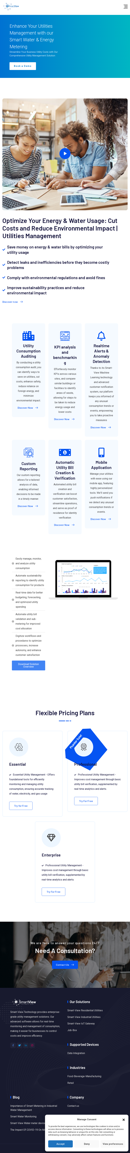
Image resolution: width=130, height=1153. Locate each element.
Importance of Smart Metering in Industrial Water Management (33, 1108)
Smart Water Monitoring (23, 1116)
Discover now (10, 301)
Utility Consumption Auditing (28, 351)
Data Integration (76, 1053)
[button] (123, 1119)
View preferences (113, 1144)
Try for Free (21, 805)
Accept (60, 1144)
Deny (87, 1144)
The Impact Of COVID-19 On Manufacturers (34, 1129)
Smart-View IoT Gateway (81, 1023)
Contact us (73, 1105)
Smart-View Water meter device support (32, 1123)
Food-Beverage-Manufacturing (84, 1076)
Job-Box (72, 1030)
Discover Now (25, 407)
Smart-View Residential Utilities (85, 1010)
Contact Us (62, 964)
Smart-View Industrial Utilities (84, 1017)
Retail (70, 1082)
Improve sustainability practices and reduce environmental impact (45, 290)
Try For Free (86, 800)
